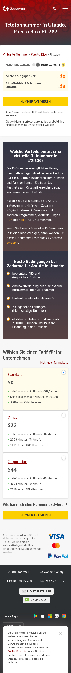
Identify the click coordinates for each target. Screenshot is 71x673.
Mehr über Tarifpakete (54, 362)
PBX (9, 220)
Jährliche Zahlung (49, 64)
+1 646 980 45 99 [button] (52, 572)
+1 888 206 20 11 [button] (19, 572)
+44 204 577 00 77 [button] (51, 581)
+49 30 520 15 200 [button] (19, 581)
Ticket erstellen (39, 591)
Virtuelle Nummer (15, 54)
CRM (23, 220)
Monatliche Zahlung (18, 64)
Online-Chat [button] (39, 599)
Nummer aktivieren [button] (35, 101)
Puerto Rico (39, 54)
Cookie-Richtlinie (17, 651)
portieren (12, 242)
